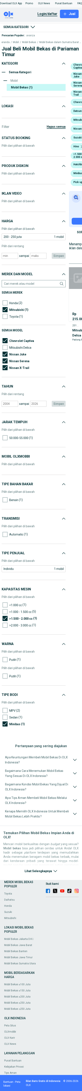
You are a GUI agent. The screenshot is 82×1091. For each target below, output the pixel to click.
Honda (8, 905)
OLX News (10, 1043)
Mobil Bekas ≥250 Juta (17, 1008)
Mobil (16, 42)
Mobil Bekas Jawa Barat (18, 945)
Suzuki (8, 912)
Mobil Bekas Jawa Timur (18, 957)
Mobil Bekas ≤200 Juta (17, 996)
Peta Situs (10, 1025)
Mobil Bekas (29, 42)
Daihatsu (9, 899)
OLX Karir (9, 1037)
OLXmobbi (10, 1031)
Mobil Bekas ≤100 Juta (17, 984)
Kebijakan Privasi (14, 1066)
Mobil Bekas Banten (15, 951)
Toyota (8, 893)
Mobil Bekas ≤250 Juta (17, 1002)
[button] (11, 3)
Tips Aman (10, 1072)
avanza (30, 35)
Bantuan (8, 1081)
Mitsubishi (10, 918)
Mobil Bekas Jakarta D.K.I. (19, 939)
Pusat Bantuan (12, 1060)
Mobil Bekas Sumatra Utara (20, 963)
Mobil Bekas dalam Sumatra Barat (59, 42)
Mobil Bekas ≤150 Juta (17, 990)
